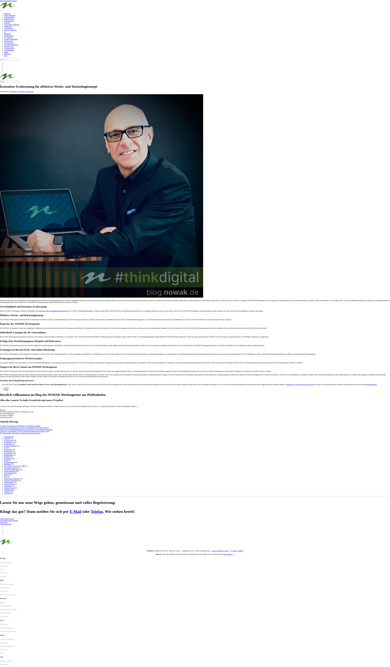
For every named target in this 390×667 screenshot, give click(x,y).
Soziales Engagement (11, 39)
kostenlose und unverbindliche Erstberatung (53, 311)
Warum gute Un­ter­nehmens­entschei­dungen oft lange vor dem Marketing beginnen (26, 429)
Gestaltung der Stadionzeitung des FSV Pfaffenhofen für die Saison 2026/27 (24, 428)
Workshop (7, 54)
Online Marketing (9, 15)
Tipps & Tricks (9, 46)
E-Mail (75, 511)
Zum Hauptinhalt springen (8, 1)
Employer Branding (10, 30)
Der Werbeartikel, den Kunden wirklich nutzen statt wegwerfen (20, 433)
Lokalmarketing (9, 17)
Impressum (3, 649)
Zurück (6, 388)
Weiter (6, 390)
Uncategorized (8, 43)
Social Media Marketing (12, 25)
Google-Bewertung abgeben (9, 520)
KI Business (8, 451)
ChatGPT (7, 23)
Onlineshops (4, 591)
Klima (6, 52)
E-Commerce (8, 37)
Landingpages (4, 587)
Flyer (1, 569)
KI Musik (7, 457)
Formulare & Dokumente (8, 631)
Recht (6, 475)
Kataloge (3, 576)
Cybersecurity (8, 28)
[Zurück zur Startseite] (7, 8)
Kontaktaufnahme (371, 384)
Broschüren (3, 573)
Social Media (4, 616)
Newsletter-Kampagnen (7, 594)
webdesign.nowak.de (7, 661)
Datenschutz (4, 643)
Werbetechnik (8, 41)
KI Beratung (8, 449)
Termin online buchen (7, 519)
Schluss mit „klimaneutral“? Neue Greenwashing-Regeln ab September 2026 (24, 431)
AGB (2, 653)
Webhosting (8, 26)
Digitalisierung (9, 36)
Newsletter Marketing (11, 45)
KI (5, 32)
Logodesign (4, 566)
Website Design (9, 19)
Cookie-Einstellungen (7, 646)
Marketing (7, 14)
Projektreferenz (9, 21)
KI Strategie (8, 459)
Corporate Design (5, 562)
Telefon (97, 511)
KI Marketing (8, 455)
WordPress (7, 34)
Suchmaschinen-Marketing (8, 609)
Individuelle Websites (7, 584)
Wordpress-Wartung (6, 628)
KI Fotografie (8, 453)
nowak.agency (4, 664)
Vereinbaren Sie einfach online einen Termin (299, 384)
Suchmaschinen (9, 48)
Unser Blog (3, 522)
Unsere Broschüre (6, 524)
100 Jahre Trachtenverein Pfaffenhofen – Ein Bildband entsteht (20, 426)
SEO (5, 56)
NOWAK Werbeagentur (26, 91)
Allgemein (7, 437)
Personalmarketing (6, 606)
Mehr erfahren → (228, 554)
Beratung (3, 602)
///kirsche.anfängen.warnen (220, 551)
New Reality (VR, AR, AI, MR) (14, 466)
